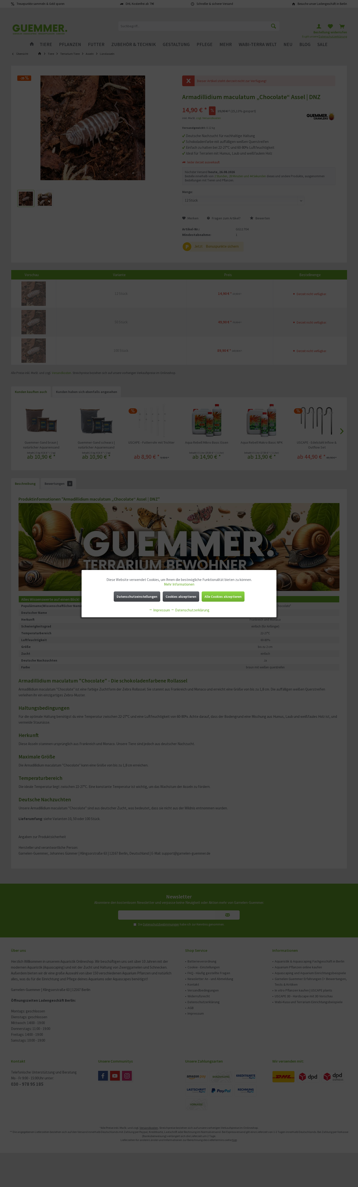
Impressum (161, 610)
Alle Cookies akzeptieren (223, 596)
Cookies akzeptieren (181, 596)
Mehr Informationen (179, 584)
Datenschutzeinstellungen (137, 596)
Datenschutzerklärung (191, 610)
